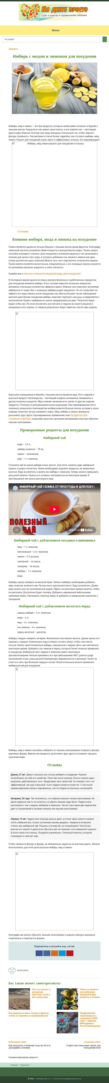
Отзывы (23, 231)
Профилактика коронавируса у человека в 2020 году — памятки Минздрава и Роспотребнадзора (90, 1019)
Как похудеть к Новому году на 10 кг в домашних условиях (30, 1046)
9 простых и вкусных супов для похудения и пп (83, 1046)
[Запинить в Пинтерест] (69, 953)
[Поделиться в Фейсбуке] (39, 953)
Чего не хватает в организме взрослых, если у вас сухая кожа (41, 993)
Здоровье (13, 49)
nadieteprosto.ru (43, 1079)
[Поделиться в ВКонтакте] (46, 953)
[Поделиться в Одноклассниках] (54, 953)
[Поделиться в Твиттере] (62, 953)
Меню (55, 30)
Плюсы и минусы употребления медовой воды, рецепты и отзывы (90, 993)
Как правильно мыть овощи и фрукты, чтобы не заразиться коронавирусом (29, 1014)
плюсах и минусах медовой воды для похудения (52, 273)
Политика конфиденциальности (67, 1079)
